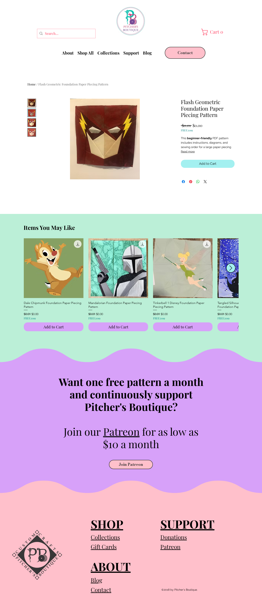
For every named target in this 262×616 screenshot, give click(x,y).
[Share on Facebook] (183, 181)
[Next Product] (231, 268)
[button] (213, 32)
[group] (131, 284)
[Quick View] (53, 268)
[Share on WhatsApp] (198, 181)
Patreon (121, 431)
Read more (188, 151)
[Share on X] (205, 181)
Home (31, 84)
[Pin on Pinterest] (190, 181)
